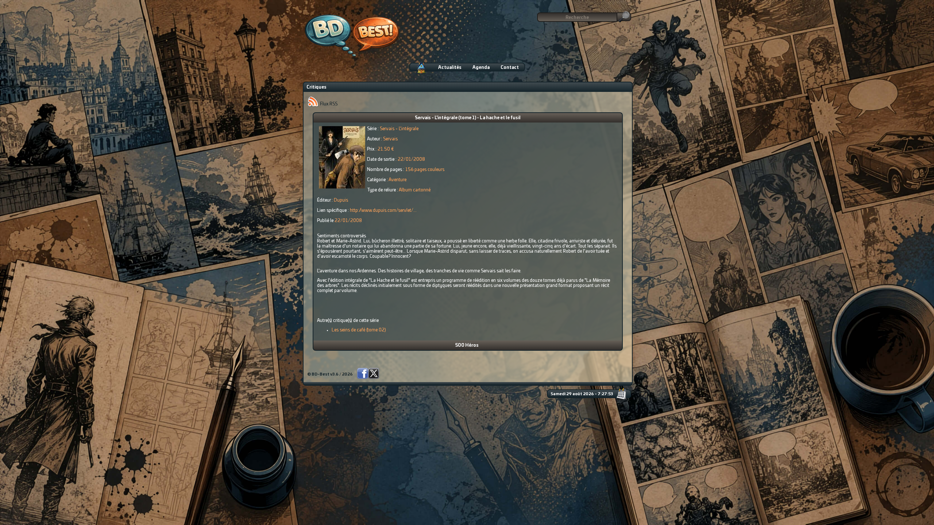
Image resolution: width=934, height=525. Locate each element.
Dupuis (341, 200)
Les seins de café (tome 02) (359, 330)
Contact (510, 67)
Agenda (481, 67)
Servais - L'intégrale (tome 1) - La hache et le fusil (468, 118)
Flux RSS (328, 104)
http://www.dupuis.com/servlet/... (383, 210)
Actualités (450, 67)
